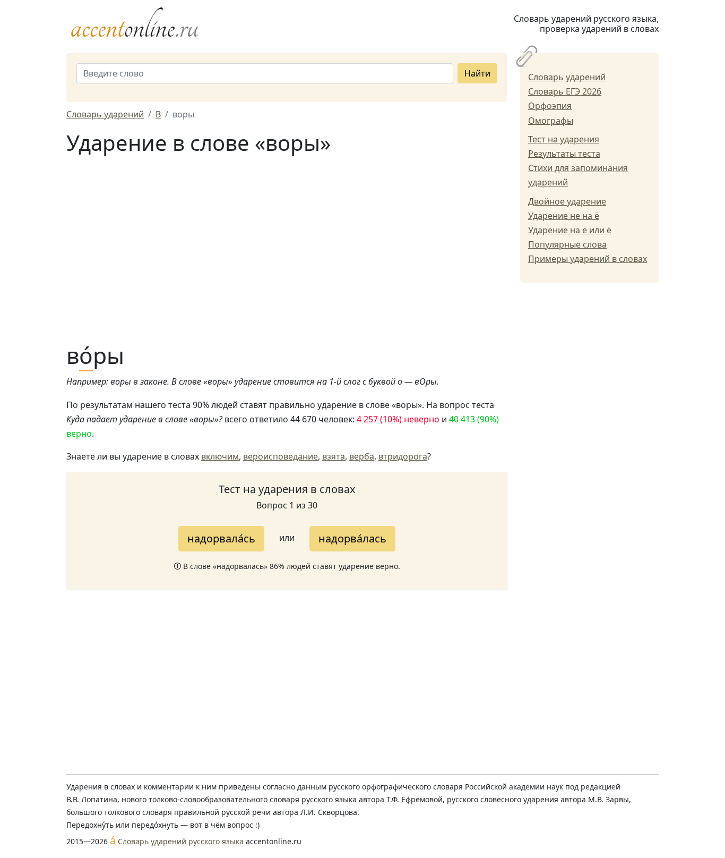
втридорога (402, 456)
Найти (477, 73)
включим (220, 456)
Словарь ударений (567, 77)
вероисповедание (280, 456)
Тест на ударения (563, 139)
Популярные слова (567, 244)
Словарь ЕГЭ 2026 (564, 91)
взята (333, 456)
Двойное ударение (567, 201)
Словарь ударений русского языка (181, 841)
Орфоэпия (550, 106)
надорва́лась (352, 538)
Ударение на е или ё (569, 230)
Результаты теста (564, 153)
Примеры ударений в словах (587, 259)
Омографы (550, 120)
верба (361, 456)
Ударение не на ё (563, 216)
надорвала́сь (221, 538)
